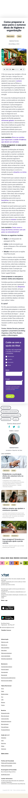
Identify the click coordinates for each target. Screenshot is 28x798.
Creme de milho (5, 718)
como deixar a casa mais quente (9, 411)
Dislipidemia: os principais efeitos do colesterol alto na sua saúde (12, 476)
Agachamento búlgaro (6, 666)
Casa (19, 36)
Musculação (4, 675)
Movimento (14, 535)
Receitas (3, 710)
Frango (3, 705)
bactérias (4, 200)
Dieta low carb (4, 642)
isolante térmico (6, 419)
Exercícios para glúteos (6, 680)
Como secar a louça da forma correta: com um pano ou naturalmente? (13, 229)
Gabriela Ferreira (14, 41)
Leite (2, 699)
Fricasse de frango (5, 729)
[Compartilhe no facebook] (9, 427)
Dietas (2, 746)
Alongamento (4, 672)
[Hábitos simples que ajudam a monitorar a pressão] (14, 502)
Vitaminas (3, 749)
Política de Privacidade (6, 765)
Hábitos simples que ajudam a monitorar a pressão (13, 509)
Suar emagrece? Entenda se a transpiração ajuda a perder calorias (13, 541)
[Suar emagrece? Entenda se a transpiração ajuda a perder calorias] (14, 533)
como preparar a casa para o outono (11, 415)
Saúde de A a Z (5, 735)
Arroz (2, 688)
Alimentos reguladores (6, 658)
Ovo (2, 697)
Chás (2, 740)
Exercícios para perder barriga (8, 677)
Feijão (2, 691)
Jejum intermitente (5, 656)
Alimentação (4, 639)
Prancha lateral (5, 669)
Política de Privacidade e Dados (8, 763)
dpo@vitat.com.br (5, 774)
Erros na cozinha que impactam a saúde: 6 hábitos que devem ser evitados (13, 139)
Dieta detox (4, 650)
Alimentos (3, 737)
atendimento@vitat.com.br (7, 627)
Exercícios (3, 743)
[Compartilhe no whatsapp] (18, 427)
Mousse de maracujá (6, 721)
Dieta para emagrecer (6, 653)
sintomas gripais (7, 120)
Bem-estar (10, 36)
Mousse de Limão (5, 713)
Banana (3, 702)
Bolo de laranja (4, 724)
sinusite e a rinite (19, 172)
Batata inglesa (4, 694)
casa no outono (6, 407)
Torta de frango (4, 727)
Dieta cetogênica (5, 647)
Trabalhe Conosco (6, 630)
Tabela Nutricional (6, 685)
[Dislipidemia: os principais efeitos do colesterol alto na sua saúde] (14, 467)
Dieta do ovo (4, 645)
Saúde (13, 470)
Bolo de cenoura (5, 716)
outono (19, 81)
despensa (21, 287)
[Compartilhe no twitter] (14, 427)
